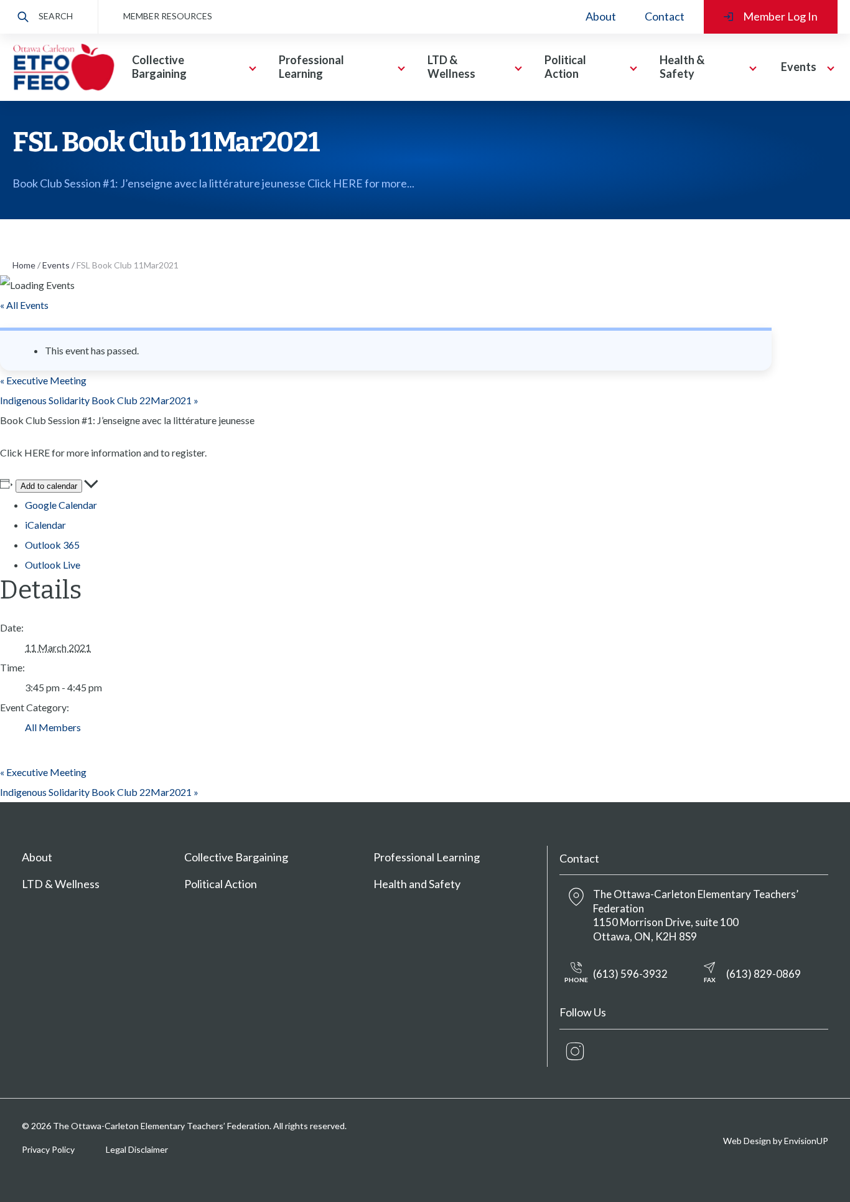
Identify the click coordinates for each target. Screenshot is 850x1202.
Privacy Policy (48, 1149)
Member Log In (780, 16)
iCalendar (45, 525)
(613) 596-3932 (616, 975)
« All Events (24, 305)
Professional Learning (426, 857)
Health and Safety (416, 884)
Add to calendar (49, 486)
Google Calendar (61, 505)
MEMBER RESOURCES (167, 16)
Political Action (220, 884)
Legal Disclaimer (137, 1149)
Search (56, 16)
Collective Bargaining (236, 857)
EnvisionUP (806, 1140)
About (601, 16)
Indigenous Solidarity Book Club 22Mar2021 (99, 400)
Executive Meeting (43, 380)
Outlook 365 (52, 545)
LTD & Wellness (61, 884)
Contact (664, 16)
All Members (53, 727)
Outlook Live (52, 564)
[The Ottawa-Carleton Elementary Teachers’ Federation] (63, 68)
